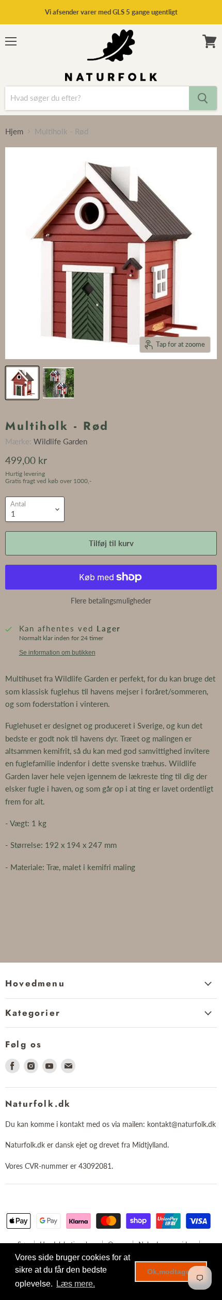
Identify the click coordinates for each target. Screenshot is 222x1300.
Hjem (14, 131)
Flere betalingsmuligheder (111, 601)
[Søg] (203, 98)
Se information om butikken (57, 652)
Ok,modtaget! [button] (171, 1271)
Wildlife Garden (60, 441)
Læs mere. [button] (75, 1283)
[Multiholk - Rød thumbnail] (22, 382)
